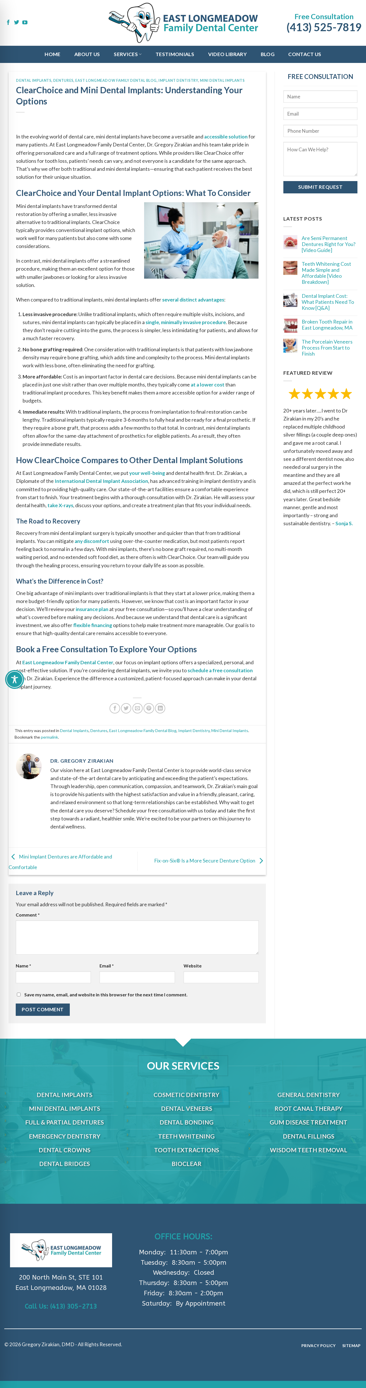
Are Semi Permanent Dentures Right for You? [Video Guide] (328, 244)
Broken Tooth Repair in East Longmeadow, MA (327, 325)
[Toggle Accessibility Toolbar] (14, 679)
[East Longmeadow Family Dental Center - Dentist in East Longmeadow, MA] (183, 23)
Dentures (63, 80)
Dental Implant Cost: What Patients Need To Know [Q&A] (328, 302)
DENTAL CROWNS (64, 1149)
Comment (28, 914)
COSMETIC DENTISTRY (186, 1094)
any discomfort (92, 541)
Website (193, 965)
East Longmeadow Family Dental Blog (116, 80)
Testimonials (175, 54)
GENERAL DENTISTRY (308, 1094)
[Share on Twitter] (126, 708)
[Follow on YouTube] (24, 23)
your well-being (147, 473)
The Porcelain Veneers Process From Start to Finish (327, 348)
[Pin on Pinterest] (149, 708)
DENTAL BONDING (187, 1122)
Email (107, 965)
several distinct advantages (193, 300)
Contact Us (304, 54)
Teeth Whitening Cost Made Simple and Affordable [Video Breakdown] (326, 273)
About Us (87, 54)
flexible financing (92, 625)
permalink (49, 737)
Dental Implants (33, 80)
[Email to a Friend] (137, 708)
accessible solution (226, 137)
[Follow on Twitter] (16, 23)
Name (23, 965)
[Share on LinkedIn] (160, 708)
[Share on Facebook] (115, 708)
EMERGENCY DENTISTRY (64, 1136)
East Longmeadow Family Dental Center (67, 662)
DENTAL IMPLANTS (64, 1094)
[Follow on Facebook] (8, 23)
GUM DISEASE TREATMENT (308, 1122)
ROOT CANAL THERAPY (308, 1108)
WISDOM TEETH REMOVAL (308, 1149)
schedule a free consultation (220, 670)
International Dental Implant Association (101, 481)
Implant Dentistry (178, 80)
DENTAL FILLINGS (308, 1136)
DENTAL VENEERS (186, 1108)
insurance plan (92, 609)
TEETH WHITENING (186, 1136)
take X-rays (60, 505)
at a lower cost (207, 385)
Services (126, 54)
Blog (267, 54)
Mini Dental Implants (222, 80)
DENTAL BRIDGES (64, 1163)
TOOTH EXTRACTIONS (186, 1149)
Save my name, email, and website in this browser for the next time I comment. (106, 994)
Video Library (227, 54)
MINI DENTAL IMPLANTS (64, 1108)
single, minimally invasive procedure (186, 322)
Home (52, 54)
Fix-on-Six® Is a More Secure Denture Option (205, 861)
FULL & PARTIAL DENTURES (64, 1122)
